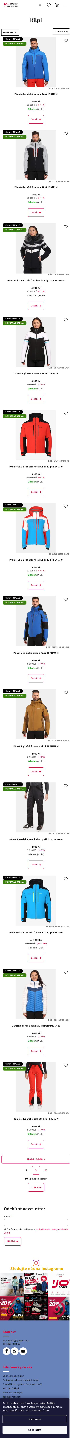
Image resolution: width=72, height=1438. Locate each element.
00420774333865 (11, 1344)
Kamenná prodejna (12, 1392)
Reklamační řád (11, 1388)
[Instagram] (15, 1351)
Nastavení (35, 1419)
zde (46, 1410)
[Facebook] (6, 1351)
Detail (34, 119)
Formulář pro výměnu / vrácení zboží (22, 1384)
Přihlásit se (13, 1241)
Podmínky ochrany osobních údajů (21, 1380)
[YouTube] (23, 1351)
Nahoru (37, 1187)
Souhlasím (34, 1430)
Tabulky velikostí (12, 1397)
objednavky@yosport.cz (16, 1340)
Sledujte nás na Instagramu (36, 1269)
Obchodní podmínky (13, 1376)
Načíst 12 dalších (36, 1159)
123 (45, 1170)
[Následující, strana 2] (36, 1170)
